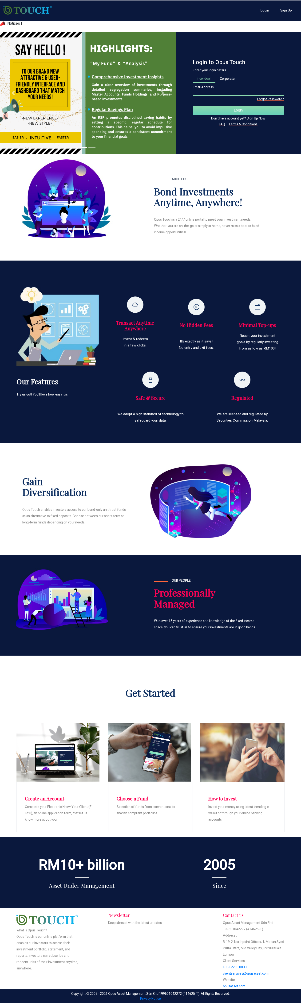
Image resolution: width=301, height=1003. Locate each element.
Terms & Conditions (243, 124)
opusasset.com (234, 986)
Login (264, 10)
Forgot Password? (270, 99)
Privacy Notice (150, 998)
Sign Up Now (256, 118)
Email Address (203, 87)
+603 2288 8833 (235, 967)
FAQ (222, 124)
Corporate (227, 78)
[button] (13, 93)
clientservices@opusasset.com (246, 973)
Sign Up (286, 10)
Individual (203, 78)
